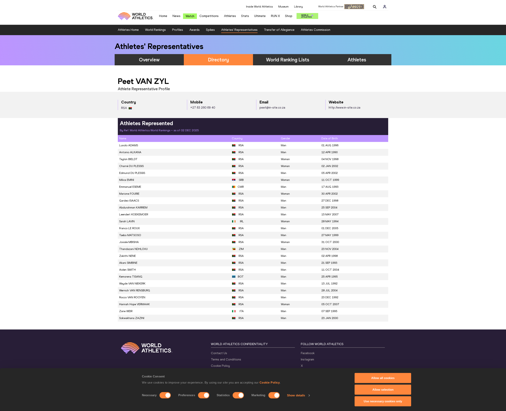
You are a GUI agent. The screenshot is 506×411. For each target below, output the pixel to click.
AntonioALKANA (130, 152)
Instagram (307, 359)
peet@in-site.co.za (272, 107)
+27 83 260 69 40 (202, 107)
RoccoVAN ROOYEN (132, 297)
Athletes (230, 16)
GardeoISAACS (129, 200)
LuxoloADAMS (128, 145)
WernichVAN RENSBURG (134, 290)
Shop (288, 16)
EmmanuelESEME (130, 187)
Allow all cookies (383, 378)
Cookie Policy (270, 382)
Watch (190, 16)
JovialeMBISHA (129, 242)
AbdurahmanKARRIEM (133, 207)
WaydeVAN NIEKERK (132, 283)
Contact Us (219, 353)
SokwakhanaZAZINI (131, 318)
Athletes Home (128, 30)
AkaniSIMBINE (128, 263)
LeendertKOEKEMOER (133, 214)
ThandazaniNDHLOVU (133, 249)
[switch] (203, 395)
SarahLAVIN (127, 221)
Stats (245, 16)
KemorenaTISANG (130, 276)
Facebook (307, 353)
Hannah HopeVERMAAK (134, 304)
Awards (194, 30)
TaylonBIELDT (128, 159)
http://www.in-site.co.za (344, 107)
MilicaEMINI (126, 180)
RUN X (275, 16)
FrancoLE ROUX (129, 228)
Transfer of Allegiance (279, 30)
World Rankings (155, 30)
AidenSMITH (127, 269)
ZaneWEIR (125, 311)
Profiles (177, 30)
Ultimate (260, 16)
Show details (296, 395)
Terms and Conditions (226, 359)
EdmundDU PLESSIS (132, 173)
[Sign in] (384, 6)
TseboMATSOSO (130, 235)
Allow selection (383, 389)
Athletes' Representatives (239, 30)
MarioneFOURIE (129, 193)
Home (163, 16)
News (176, 16)
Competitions (209, 16)
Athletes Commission (315, 30)
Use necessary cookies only (383, 401)
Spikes (210, 30)
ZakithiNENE (127, 256)
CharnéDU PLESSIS (131, 166)
